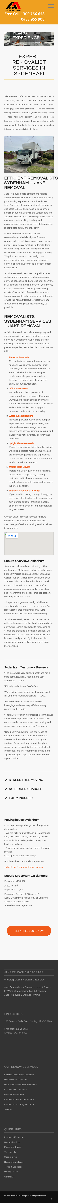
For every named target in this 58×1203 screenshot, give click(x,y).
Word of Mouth (15, 991)
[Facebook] (51, 1199)
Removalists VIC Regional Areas (19, 1104)
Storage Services (12, 1142)
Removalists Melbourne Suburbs (19, 1099)
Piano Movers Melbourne (15, 1080)
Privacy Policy (11, 1172)
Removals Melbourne (14, 1137)
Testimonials (10, 1152)
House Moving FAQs (14, 1162)
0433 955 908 (20, 1032)
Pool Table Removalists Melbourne (20, 1084)
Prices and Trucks (12, 1147)
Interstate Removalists (14, 1094)
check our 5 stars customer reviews (24, 867)
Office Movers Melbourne (15, 1089)
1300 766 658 (21, 1029)
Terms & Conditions (13, 1167)
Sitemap (8, 1109)
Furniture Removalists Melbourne (19, 1075)
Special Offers (10, 1157)
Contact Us (9, 1177)
